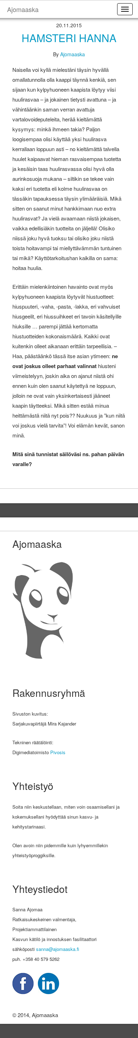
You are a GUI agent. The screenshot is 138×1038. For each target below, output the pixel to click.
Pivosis (57, 752)
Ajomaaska (72, 54)
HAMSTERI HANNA (69, 37)
